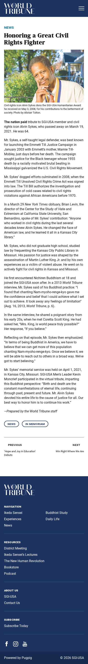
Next (76, 445)
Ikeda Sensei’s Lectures (20, 555)
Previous (15, 445)
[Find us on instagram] (15, 645)
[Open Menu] (81, 8)
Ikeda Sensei (13, 513)
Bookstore (11, 567)
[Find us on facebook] (6, 645)
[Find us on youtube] (24, 645)
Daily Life (52, 519)
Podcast (10, 574)
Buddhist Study (57, 513)
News (12, 424)
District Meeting (15, 548)
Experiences (12, 519)
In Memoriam (35, 424)
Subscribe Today (16, 626)
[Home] (40, 8)
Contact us (12, 603)
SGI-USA (10, 596)
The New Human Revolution (24, 561)
